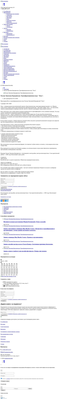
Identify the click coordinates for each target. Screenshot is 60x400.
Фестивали (9, 16)
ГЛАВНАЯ (6, 49)
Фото (5, 40)
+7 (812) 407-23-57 (6, 349)
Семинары (9, 15)
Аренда (5, 28)
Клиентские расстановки (12, 13)
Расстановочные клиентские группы (13, 206)
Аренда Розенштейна (9, 68)
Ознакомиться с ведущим (6, 196)
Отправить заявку (5, 381)
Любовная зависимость (9, 66)
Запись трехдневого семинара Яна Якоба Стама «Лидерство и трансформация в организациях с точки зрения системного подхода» (29, 229)
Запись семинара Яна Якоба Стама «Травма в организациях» (23, 237)
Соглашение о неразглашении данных (10, 331)
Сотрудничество (5, 326)
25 (4, 272)
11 (4, 269)
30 (9, 265)
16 (16, 269)
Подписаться (4, 315)
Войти (30, 388)
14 (11, 269)
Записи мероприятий (11, 23)
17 (1, 271)
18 (4, 271)
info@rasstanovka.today (7, 352)
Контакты (6, 32)
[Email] (4, 360)
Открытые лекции (11, 20)
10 (1, 269)
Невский (8, 29)
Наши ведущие (7, 213)
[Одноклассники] (3, 201)
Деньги (8, 25)
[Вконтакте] (4, 362)
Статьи (5, 38)
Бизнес (5, 63)
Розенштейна (9, 31)
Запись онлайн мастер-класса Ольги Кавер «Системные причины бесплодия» (28, 244)
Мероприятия (7, 12)
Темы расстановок (8, 24)
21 (11, 271)
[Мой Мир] (5, 201)
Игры (7, 19)
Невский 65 (9, 33)
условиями (8, 378)
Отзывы (6, 41)
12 (6, 269)
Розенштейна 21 (10, 34)
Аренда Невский (8, 67)
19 (6, 271)
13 (9, 269)
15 (14, 269)
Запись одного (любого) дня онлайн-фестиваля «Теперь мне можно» (25, 251)
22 (14, 271)
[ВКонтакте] (1, 201)
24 (1, 272)
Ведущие (6, 36)
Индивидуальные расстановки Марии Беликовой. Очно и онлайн (25, 222)
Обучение (8, 17)
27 (1, 265)
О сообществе (7, 11)
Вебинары (9, 21)
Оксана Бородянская (6, 190)
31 (11, 265)
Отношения (9, 27)
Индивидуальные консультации (11, 37)
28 (4, 265)
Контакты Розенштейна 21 (10, 71)
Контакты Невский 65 (9, 70)
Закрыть (3, 390)
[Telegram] (7, 201)
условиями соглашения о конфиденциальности (17, 186)
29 (6, 265)
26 (6, 272)
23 (16, 271)
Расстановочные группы (7, 334)
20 (9, 271)
